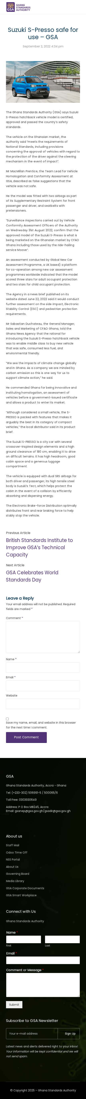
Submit (14, 1005)
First (8, 945)
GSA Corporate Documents (25, 888)
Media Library (15, 881)
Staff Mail (12, 845)
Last (47, 945)
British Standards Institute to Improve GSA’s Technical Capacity (39, 547)
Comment (14, 618)
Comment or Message (25, 970)
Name (11, 659)
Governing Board (17, 874)
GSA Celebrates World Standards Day (32, 576)
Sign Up (70, 1034)
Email (11, 677)
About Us (12, 867)
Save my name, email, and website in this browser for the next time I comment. (41, 725)
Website (11, 696)
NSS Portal (13, 860)
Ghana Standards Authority (25, 921)
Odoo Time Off (16, 852)
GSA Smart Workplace (21, 895)
